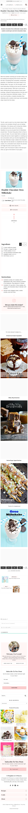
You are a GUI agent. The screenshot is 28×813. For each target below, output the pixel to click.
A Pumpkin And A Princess (14, 5)
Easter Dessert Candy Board (7, 723)
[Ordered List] (6, 627)
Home (3, 8)
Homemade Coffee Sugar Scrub (21, 756)
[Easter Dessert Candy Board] (7, 722)
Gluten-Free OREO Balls (7, 740)
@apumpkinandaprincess (14, 306)
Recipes (6, 8)
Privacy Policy (23, 804)
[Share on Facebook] (9, 24)
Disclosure (14, 805)
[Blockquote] (9, 627)
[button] (2, 198)
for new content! (13, 1)
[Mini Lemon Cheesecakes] (20, 739)
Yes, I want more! (14, 769)
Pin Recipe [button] (15, 209)
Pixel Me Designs (15, 808)
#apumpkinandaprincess (13, 308)
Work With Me (20, 663)
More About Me (8, 663)
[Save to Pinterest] (3, 24)
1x (20, 244)
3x (25, 244)
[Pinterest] (13, 785)
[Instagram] (15, 785)
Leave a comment (23, 12)
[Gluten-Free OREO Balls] (7, 739)
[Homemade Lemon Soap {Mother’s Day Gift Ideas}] (20, 722)
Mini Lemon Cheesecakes (21, 740)
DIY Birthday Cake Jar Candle (7, 756)
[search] (26, 4)
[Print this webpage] (20, 24)
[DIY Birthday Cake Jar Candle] (7, 754)
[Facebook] (10, 785)
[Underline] (5, 627)
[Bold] (2, 627)
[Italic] (3, 627)
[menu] (1, 4)
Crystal (3, 195)
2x (22, 244)
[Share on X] (14, 24)
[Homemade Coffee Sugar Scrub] (20, 754)
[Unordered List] (8, 627)
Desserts (10, 8)
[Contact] (17, 785)
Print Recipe (14, 205)
